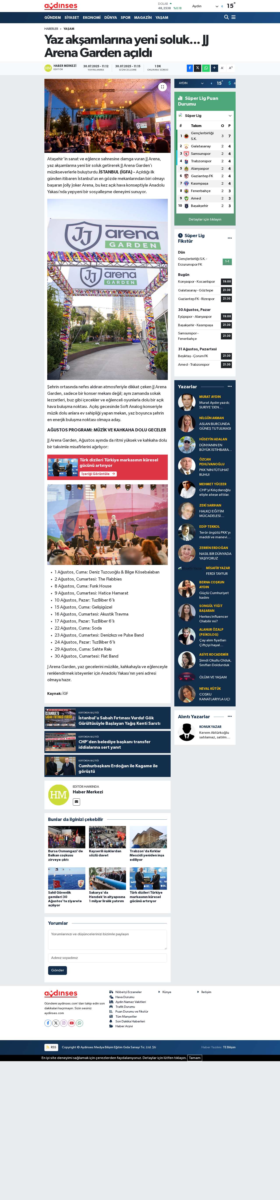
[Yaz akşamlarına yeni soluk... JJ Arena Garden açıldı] (107, 116)
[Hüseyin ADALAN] (187, 444)
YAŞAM (162, 17)
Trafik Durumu (125, 1006)
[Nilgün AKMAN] (187, 423)
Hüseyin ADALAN (213, 439)
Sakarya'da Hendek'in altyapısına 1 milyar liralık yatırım (107, 897)
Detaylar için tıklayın (205, 219)
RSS (53, 1047)
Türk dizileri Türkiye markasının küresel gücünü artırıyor (146, 897)
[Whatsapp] (79, 1023)
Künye (167, 992)
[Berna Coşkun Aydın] (187, 589)
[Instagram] (63, 1023)
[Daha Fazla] (214, 68)
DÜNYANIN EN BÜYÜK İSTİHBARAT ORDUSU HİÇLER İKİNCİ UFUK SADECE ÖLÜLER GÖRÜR (215, 447)
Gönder (57, 970)
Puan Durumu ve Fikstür (132, 1011)
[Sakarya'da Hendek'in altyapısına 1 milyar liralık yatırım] (107, 878)
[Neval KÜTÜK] (187, 694)
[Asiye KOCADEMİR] (187, 660)
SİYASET (72, 17)
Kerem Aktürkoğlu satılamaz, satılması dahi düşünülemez (215, 735)
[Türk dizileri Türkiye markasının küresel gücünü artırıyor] (148, 878)
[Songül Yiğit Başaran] (187, 612)
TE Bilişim (229, 1047)
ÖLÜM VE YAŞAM (213, 677)
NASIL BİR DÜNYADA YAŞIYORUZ (215, 556)
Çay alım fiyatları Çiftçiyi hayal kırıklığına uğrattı (213, 643)
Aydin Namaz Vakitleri (131, 1002)
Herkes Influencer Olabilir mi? (213, 619)
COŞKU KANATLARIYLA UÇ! (214, 697)
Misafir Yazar (218, 568)
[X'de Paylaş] (197, 68)
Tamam (195, 1058)
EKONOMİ (92, 17)
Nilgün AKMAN (211, 418)
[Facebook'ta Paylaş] (190, 68)
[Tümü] (230, 387)
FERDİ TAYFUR (217, 574)
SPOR (125, 17)
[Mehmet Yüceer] (187, 489)
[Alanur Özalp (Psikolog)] (187, 636)
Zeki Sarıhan (210, 505)
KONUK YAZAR (210, 727)
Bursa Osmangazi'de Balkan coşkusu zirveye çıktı (65, 855)
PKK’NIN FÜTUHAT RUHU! (214, 472)
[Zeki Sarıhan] (187, 511)
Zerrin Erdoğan (213, 548)
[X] (56, 1023)
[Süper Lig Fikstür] (230, 238)
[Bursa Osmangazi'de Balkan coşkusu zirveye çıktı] (66, 837)
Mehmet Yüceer (212, 484)
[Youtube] (71, 1023)
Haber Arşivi (124, 1026)
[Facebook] (48, 1023)
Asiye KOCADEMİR (213, 654)
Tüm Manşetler (126, 1016)
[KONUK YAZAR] (187, 732)
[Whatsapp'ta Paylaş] (206, 68)
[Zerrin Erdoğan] (187, 553)
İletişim (206, 992)
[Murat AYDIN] (187, 402)
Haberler (51, 28)
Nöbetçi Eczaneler (129, 992)
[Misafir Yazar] (190, 568)
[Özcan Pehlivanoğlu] (187, 466)
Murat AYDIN (210, 397)
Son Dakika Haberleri (130, 1021)
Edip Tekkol (209, 526)
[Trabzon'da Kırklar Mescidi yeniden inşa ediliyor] (148, 837)
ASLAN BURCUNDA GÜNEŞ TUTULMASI (215, 426)
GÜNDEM (52, 17)
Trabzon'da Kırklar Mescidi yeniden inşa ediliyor (147, 855)
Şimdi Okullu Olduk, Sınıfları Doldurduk (215, 663)
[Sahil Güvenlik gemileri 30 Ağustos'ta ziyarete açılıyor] (66, 878)
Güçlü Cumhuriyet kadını (214, 595)
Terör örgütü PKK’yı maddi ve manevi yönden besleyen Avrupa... (215, 535)
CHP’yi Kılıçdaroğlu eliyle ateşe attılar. (215, 492)
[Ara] (227, 17)
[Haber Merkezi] (58, 795)
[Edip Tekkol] (187, 532)
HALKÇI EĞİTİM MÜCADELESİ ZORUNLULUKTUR (213, 514)
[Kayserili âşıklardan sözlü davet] (107, 837)
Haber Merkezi (88, 792)
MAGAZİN (143, 17)
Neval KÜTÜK (210, 688)
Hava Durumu (125, 997)
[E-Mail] (76, 802)
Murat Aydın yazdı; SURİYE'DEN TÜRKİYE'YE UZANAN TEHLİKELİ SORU (215, 405)
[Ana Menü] (233, 17)
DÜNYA (110, 17)
